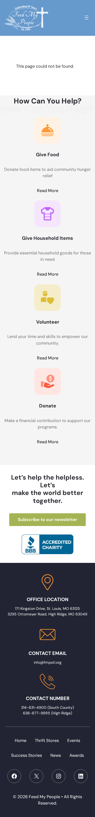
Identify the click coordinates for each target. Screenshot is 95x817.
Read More (47, 190)
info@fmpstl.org (47, 662)
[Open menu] (86, 17)
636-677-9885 (36, 713)
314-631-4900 (34, 707)
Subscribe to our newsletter (47, 519)
